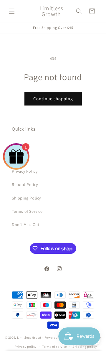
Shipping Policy (26, 198)
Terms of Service (27, 211)
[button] (11, 11)
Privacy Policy (24, 171)
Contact (19, 158)
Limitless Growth (30, 337)
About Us (20, 144)
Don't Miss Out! (26, 224)
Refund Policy (25, 184)
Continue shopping (53, 98)
